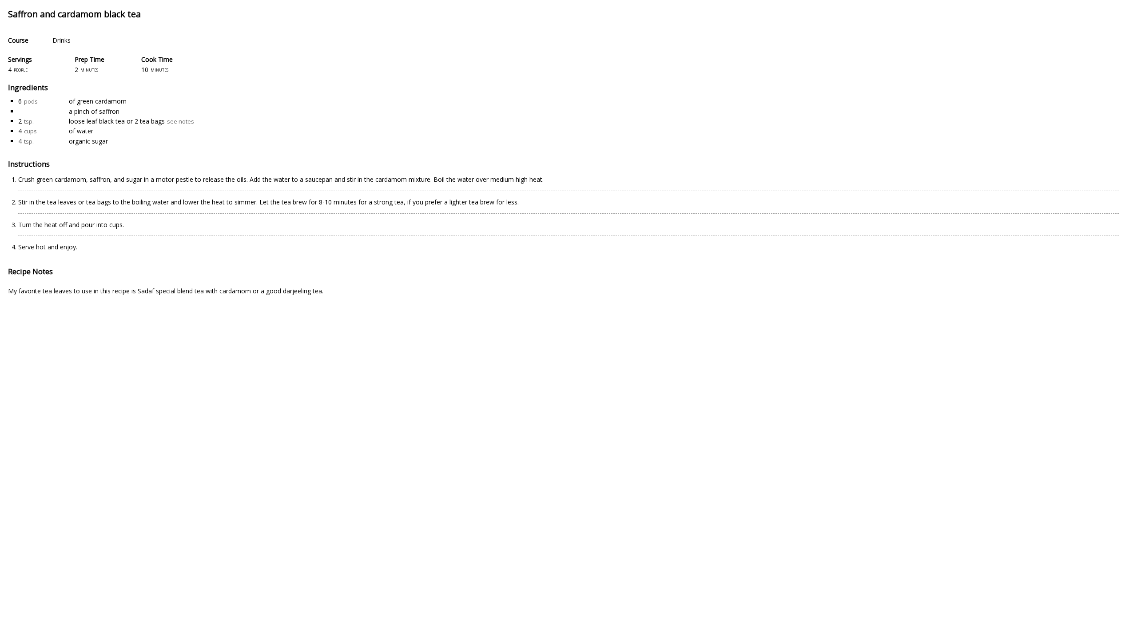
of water (81, 131)
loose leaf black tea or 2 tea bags (117, 121)
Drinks (61, 40)
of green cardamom (98, 101)
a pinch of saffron (94, 111)
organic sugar (88, 141)
